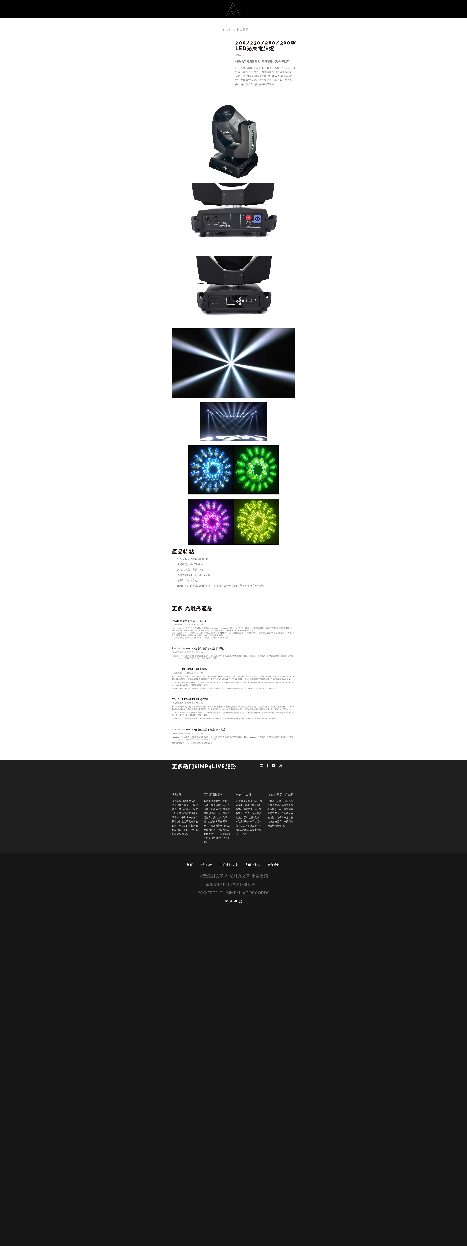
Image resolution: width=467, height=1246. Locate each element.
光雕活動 (49, 20)
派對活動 (29, 20)
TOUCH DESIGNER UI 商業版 (189, 669)
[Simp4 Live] (274, 766)
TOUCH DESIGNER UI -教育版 (190, 699)
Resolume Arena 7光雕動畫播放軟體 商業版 (198, 648)
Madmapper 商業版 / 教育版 (189, 620)
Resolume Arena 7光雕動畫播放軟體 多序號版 (199, 729)
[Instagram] (280, 766)
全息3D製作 (244, 795)
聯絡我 (88, 20)
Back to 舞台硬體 (233, 29)
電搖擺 (10, 20)
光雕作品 (70, 20)
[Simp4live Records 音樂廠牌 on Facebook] (267, 766)
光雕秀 (176, 795)
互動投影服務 (213, 795)
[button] (187, 938)
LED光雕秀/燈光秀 (280, 795)
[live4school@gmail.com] (261, 766)
